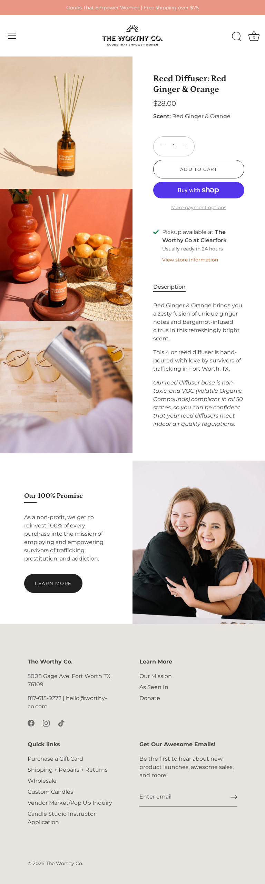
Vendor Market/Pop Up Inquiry (70, 803)
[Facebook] (31, 723)
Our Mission (155, 676)
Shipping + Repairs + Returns (68, 770)
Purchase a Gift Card (55, 758)
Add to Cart (198, 169)
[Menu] (12, 35)
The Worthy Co (64, 863)
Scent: (162, 116)
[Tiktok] (61, 723)
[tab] (173, 287)
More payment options (198, 207)
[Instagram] (46, 723)
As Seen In (153, 687)
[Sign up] (233, 797)
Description (169, 287)
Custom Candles (50, 792)
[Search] (236, 36)
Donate (149, 698)
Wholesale (42, 781)
